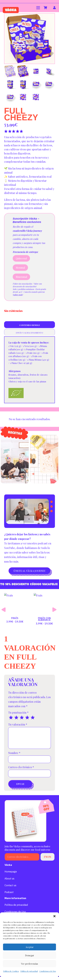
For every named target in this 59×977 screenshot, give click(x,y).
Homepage (11, 871)
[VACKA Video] (29, 511)
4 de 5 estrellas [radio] (27, 717)
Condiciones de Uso (47, 971)
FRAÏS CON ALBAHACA (14, 619)
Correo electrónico (21, 767)
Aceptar (30, 947)
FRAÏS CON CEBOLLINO (44, 619)
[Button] (54, 8)
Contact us (10, 885)
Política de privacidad (29, 971)
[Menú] (38, 7)
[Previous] (4, 609)
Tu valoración (17, 724)
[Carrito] (45, 7)
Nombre (14, 753)
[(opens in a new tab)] (15, 459)
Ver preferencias (29, 963)
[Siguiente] (55, 609)
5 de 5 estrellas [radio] (32, 717)
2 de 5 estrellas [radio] (16, 717)
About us (9, 878)
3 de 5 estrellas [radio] (22, 717)
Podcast (9, 892)
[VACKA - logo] (11, 8)
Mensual (20, 267)
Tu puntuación (18, 712)
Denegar (29, 955)
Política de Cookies (11, 971)
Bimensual (21, 276)
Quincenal (21, 258)
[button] (54, 916)
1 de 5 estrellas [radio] (11, 717)
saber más (17, 294)
